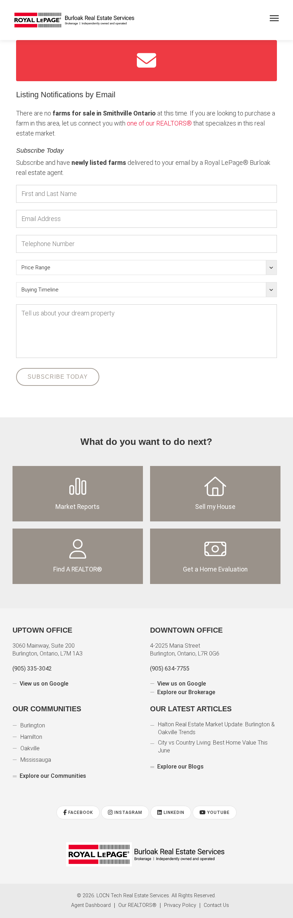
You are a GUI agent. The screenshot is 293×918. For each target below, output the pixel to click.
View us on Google (44, 684)
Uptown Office (42, 630)
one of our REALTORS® (201, 123)
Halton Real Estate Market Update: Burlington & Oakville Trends (218, 728)
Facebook (78, 812)
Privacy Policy (181, 905)
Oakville (30, 748)
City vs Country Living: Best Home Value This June (215, 746)
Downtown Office (186, 630)
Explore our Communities (52, 776)
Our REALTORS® (138, 905)
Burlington (33, 725)
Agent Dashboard (90, 905)
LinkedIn (174, 812)
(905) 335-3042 (32, 669)
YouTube (219, 812)
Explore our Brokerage (185, 692)
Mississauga (36, 760)
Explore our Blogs (180, 767)
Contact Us (216, 905)
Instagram (126, 812)
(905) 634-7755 (169, 669)
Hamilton (31, 737)
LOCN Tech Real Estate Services (132, 896)
